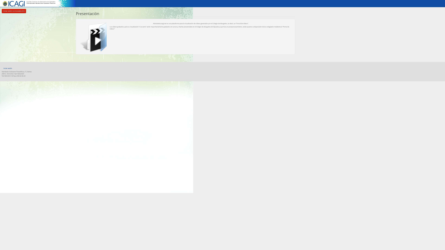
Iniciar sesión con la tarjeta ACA (14, 11)
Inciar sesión (7, 68)
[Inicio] (30, 3)
